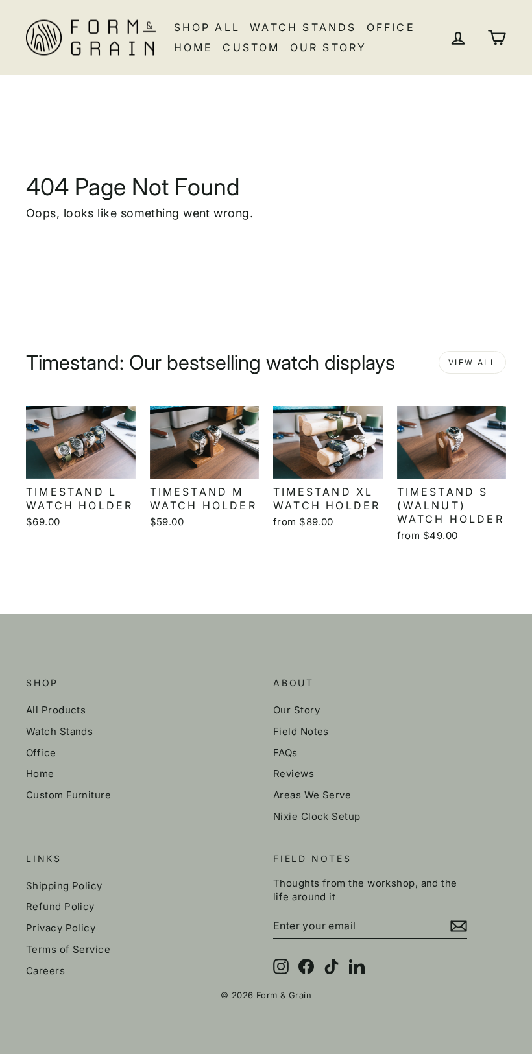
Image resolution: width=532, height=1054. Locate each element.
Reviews (293, 773)
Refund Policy (60, 906)
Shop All (207, 27)
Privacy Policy (60, 928)
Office (391, 27)
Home (193, 47)
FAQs (285, 753)
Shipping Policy (64, 886)
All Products (56, 710)
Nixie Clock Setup (317, 816)
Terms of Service (68, 949)
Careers (45, 970)
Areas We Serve (312, 795)
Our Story (328, 47)
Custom (251, 47)
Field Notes (301, 731)
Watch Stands (303, 27)
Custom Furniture (68, 795)
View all (472, 362)
